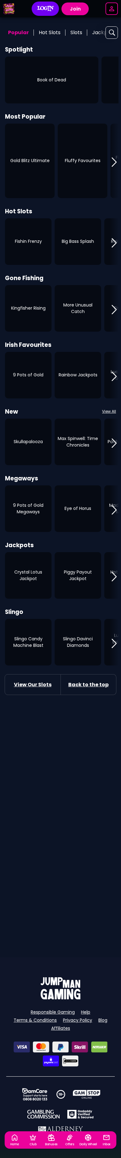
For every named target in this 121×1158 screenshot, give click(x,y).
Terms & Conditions (35, 1020)
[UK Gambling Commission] (43, 1114)
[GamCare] (35, 1094)
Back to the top (88, 684)
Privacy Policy (77, 1020)
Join (75, 8)
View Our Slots (33, 684)
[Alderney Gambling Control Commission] (60, 1130)
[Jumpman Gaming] (60, 997)
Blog (102, 1020)
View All (109, 411)
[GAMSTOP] (87, 1094)
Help (85, 1012)
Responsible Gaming (53, 1012)
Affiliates (60, 1028)
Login (45, 8)
